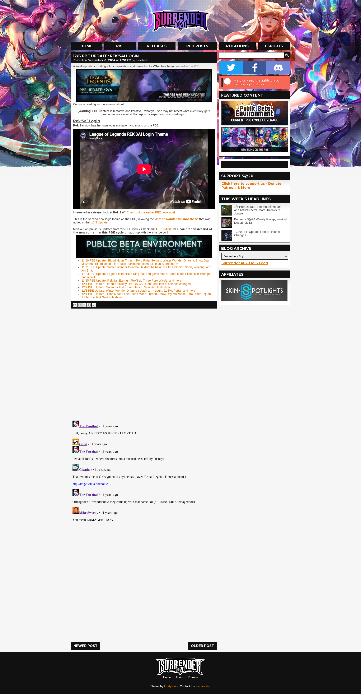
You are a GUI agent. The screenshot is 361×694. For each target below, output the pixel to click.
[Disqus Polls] (144, 363)
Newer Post (86, 646)
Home (167, 677)
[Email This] (75, 305)
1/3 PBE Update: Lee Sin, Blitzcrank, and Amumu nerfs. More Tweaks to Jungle (258, 210)
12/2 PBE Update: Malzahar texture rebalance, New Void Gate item (125, 287)
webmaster (203, 686)
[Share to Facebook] (89, 305)
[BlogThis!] (80, 305)
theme (176, 219)
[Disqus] (144, 471)
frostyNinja (171, 686)
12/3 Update (99, 222)
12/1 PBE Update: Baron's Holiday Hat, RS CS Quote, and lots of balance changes (136, 284)
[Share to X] (84, 305)
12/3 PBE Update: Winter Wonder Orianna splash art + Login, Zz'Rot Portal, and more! (138, 290)
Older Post (202, 646)
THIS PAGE (163, 229)
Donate (193, 677)
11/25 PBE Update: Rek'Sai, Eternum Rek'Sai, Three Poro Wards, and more (131, 280)
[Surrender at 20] (181, 21)
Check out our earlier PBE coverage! (151, 212)
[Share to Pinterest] (94, 305)
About (179, 677)
